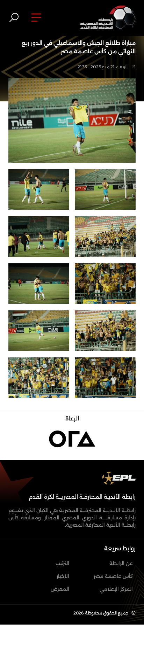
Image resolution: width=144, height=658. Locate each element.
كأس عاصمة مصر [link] (113, 576)
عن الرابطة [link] (121, 563)
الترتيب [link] (62, 563)
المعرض (60, 589)
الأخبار (63, 576)
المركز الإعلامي (116, 589)
